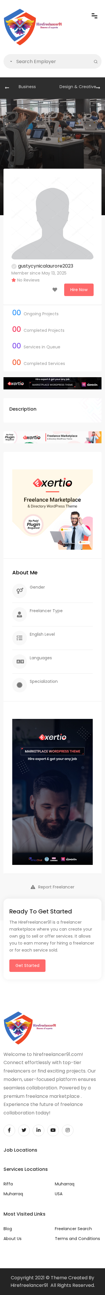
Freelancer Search (73, 1229)
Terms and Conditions (77, 1238)
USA (58, 1194)
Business (27, 87)
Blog (8, 1229)
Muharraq (13, 1194)
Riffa (8, 1184)
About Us (13, 1238)
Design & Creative (78, 87)
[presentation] (7, 88)
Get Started (27, 965)
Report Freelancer (56, 887)
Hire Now (79, 290)
